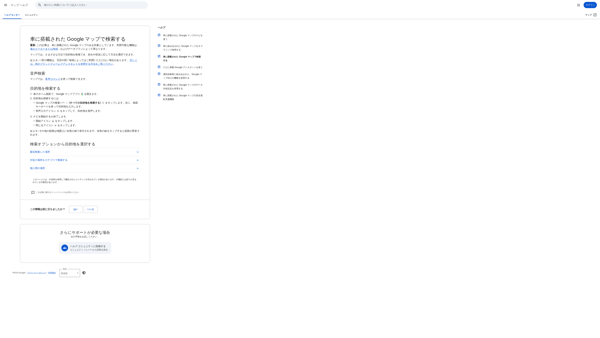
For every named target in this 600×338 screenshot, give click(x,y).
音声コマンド (52, 79)
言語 (65, 269)
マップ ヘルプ (19, 5)
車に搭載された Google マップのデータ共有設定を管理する (183, 86)
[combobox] (96, 5)
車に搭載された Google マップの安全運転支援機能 (183, 97)
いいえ (91, 209)
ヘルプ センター (12, 15)
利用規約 (52, 272)
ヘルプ (161, 27)
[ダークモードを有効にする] (84, 273)
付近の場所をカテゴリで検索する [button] (49, 160)
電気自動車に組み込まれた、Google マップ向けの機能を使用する (182, 76)
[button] (5, 5)
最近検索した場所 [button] (40, 152)
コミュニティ (31, 15)
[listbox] (70, 273)
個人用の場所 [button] (37, 168)
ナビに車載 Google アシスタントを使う (183, 67)
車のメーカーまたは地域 (44, 49)
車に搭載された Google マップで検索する (182, 58)
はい (76, 209)
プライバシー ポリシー (36, 272)
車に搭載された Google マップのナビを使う (183, 37)
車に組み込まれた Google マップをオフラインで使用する (183, 48)
